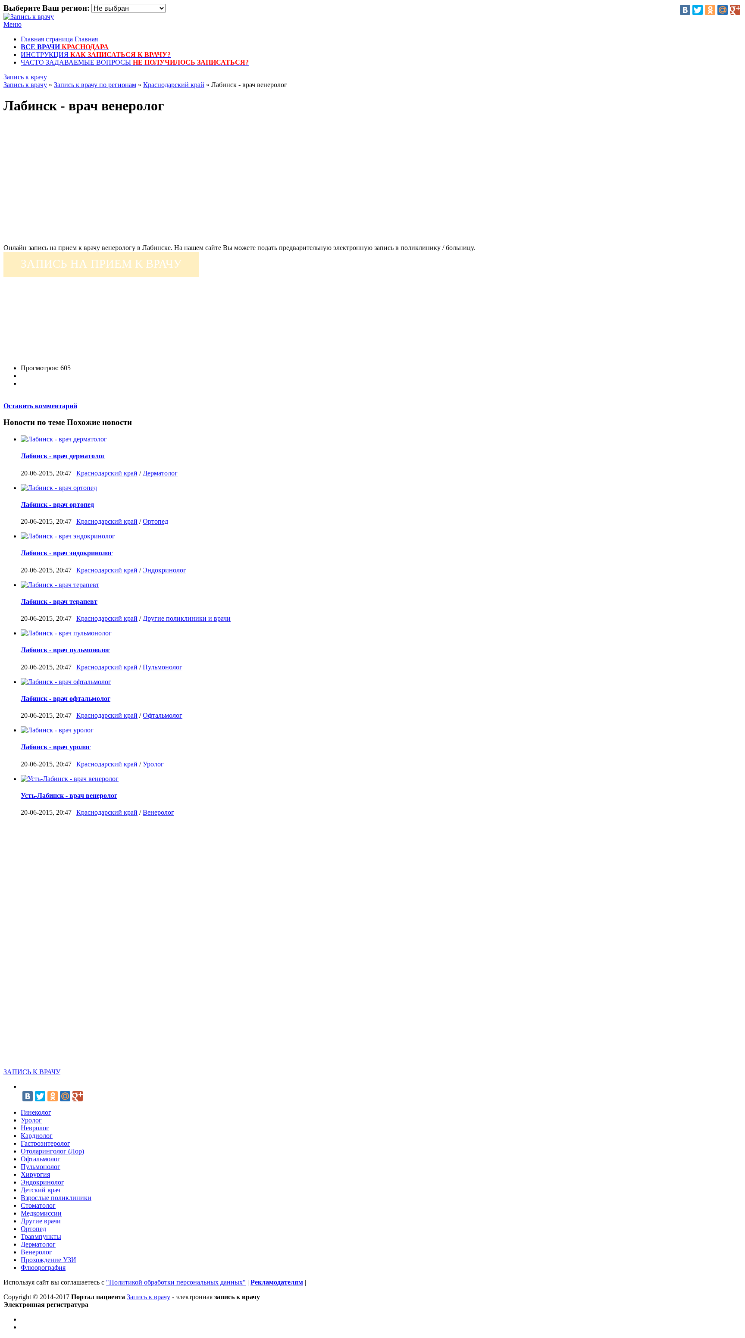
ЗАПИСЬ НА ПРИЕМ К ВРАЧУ (101, 263)
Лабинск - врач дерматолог (63, 456)
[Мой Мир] (722, 10)
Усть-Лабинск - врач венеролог (69, 795)
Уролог (153, 764)
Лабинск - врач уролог (56, 746)
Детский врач (40, 1190)
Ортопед (155, 521)
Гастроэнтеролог (45, 1143)
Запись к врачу (25, 77)
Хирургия (35, 1174)
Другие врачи (41, 1221)
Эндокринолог (164, 570)
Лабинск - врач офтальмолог (65, 698)
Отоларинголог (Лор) (52, 1151)
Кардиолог (37, 1135)
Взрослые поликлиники (56, 1197)
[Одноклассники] (710, 10)
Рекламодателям (276, 1282)
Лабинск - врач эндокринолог (67, 552)
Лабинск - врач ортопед (57, 504)
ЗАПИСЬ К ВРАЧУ (31, 1071)
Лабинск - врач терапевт (59, 601)
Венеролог (158, 812)
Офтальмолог (162, 715)
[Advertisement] (262, 183)
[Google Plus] (735, 10)
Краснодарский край (107, 473)
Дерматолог (160, 473)
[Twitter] (697, 10)
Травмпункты (41, 1236)
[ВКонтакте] (685, 10)
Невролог (35, 1128)
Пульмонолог (162, 667)
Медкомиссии (41, 1213)
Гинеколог (36, 1112)
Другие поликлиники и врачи (187, 618)
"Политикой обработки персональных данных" (176, 1282)
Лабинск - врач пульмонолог (65, 649)
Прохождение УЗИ (48, 1259)
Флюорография (43, 1267)
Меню (12, 24)
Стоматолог (38, 1205)
